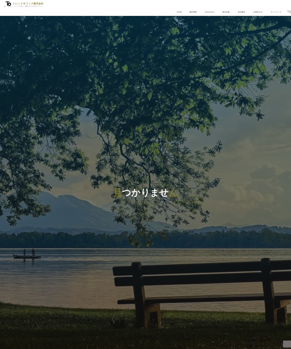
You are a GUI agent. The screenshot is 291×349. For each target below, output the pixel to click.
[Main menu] (289, 12)
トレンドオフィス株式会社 (28, 3)
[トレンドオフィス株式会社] (8, 4)
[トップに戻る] (282, 340)
